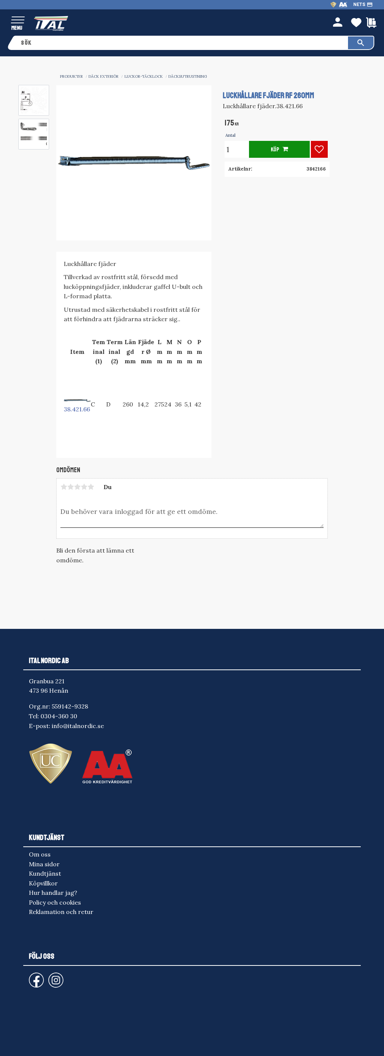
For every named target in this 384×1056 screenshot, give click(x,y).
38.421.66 (77, 409)
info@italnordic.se (78, 726)
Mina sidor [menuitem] (44, 864)
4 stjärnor (84, 486)
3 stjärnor (77, 486)
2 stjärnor (70, 486)
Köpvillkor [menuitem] (43, 883)
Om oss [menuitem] (40, 854)
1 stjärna (63, 486)
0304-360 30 (58, 716)
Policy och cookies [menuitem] (55, 902)
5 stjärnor (90, 486)
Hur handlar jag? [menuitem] (53, 892)
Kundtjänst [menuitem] (45, 873)
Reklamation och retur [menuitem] (61, 912)
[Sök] (360, 43)
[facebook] (30, 976)
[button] (17, 20)
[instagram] (34, 976)
